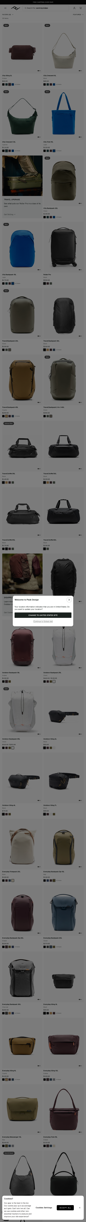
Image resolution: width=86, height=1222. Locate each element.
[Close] (69, 600)
